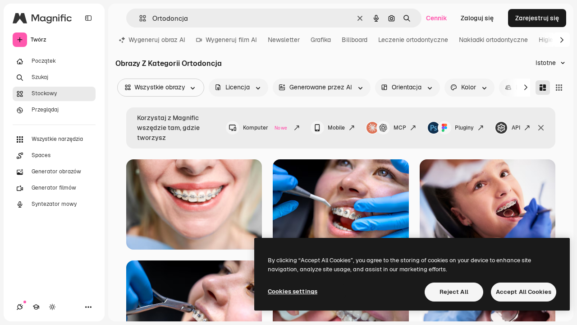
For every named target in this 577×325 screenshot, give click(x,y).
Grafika (321, 40)
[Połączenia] (20, 307)
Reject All (454, 292)
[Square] (559, 87)
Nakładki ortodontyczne (493, 40)
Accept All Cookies (523, 292)
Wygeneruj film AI (231, 40)
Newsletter (284, 40)
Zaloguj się (477, 18)
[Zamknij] (541, 127)
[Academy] (36, 307)
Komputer (265, 127)
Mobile (336, 127)
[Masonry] (543, 87)
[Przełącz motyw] (52, 307)
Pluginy (464, 127)
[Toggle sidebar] (88, 18)
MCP (400, 127)
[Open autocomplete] (139, 18)
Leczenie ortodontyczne (413, 40)
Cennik (436, 18)
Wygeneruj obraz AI (156, 40)
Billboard (354, 40)
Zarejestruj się (537, 18)
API (516, 127)
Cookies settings (292, 291)
